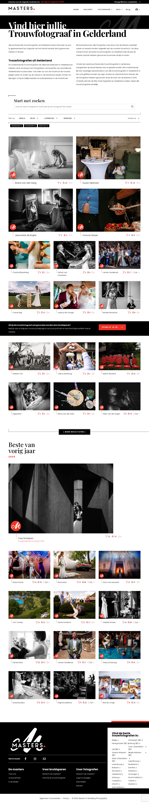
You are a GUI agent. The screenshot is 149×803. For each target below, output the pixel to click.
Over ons (12, 774)
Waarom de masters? (51, 774)
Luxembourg (133, 761)
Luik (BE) (115, 749)
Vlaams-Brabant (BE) (119, 753)
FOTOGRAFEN (104, 9)
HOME (76, 9)
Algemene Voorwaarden (50, 798)
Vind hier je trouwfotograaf (53, 778)
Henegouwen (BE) (119, 743)
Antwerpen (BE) (134, 740)
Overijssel (116, 780)
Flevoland (116, 771)
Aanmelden (81, 782)
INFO (118, 9)
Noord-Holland (134, 777)
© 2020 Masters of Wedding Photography (89, 798)
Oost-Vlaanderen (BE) (135, 748)
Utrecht (115, 784)
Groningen (132, 774)
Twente (131, 780)
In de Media (13, 782)
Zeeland (131, 784)
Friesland (132, 771)
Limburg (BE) (133, 743)
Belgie (114, 740)
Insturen (79, 785)
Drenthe (131, 767)
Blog (128, 9)
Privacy (66, 798)
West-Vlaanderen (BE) (119, 759)
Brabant (115, 767)
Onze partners (15, 778)
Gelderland (116, 774)
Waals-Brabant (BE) (134, 753)
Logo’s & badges (83, 778)
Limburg (115, 777)
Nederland (132, 764)
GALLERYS (88, 9)
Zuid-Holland (117, 787)
